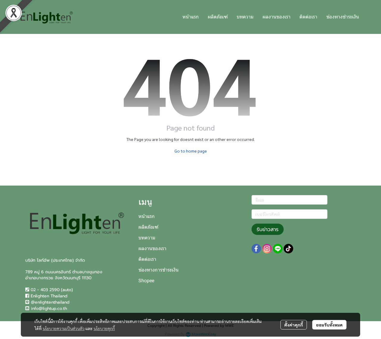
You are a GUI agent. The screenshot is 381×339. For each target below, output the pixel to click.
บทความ (146, 238)
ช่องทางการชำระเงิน (158, 270)
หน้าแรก (146, 216)
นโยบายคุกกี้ (104, 328)
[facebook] (256, 248)
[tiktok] (288, 248)
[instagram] (267, 248)
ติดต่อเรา (147, 259)
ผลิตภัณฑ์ (148, 227)
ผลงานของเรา (152, 248)
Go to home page (190, 150)
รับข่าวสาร (268, 229)
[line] (277, 248)
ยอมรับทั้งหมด (329, 324)
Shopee (146, 280)
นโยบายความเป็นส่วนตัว (64, 328)
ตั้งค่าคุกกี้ (293, 324)
